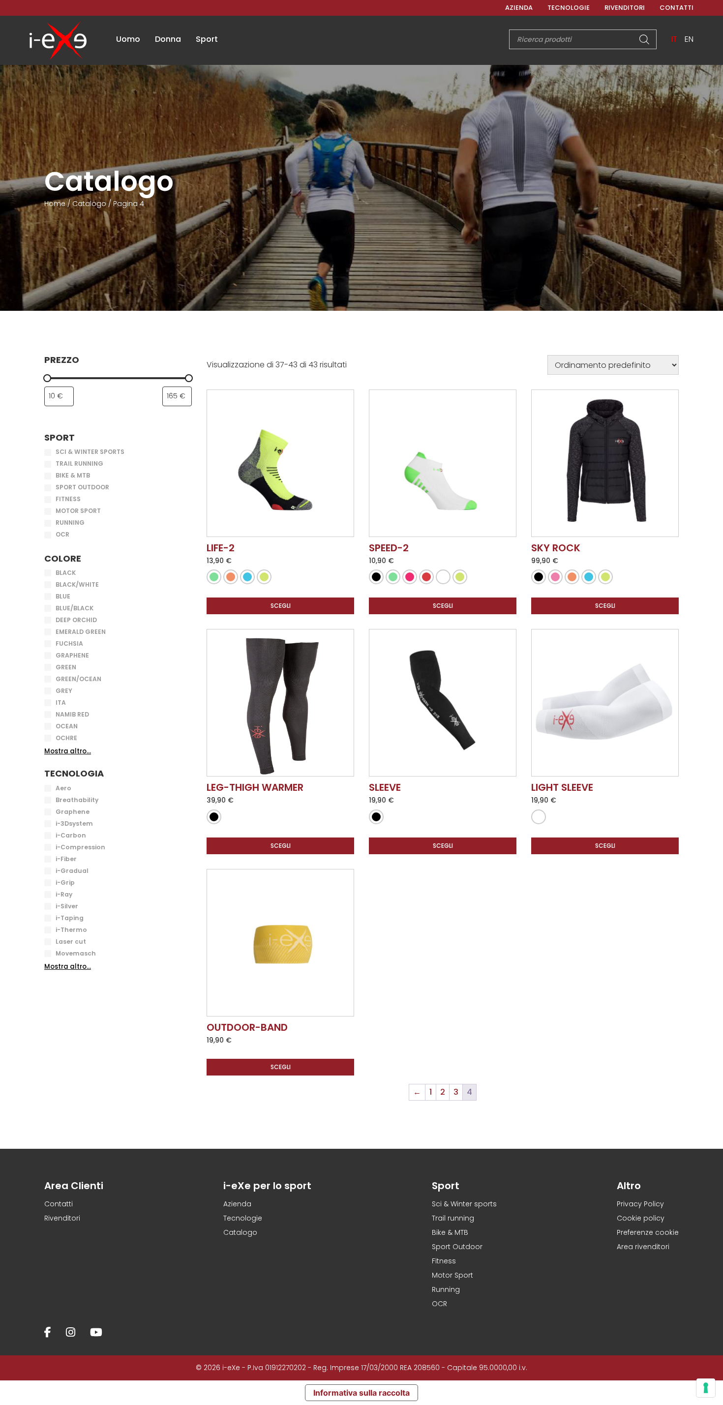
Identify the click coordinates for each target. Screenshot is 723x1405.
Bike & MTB (450, 1232)
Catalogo (89, 204)
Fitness (444, 1261)
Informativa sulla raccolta (361, 1393)
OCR (439, 1304)
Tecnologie (568, 7)
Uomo (128, 39)
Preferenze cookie (648, 1232)
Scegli (281, 605)
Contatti (676, 7)
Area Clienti (73, 1186)
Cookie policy (640, 1218)
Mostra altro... (67, 751)
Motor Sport (452, 1275)
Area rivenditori (643, 1247)
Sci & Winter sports (464, 1204)
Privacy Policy (640, 1204)
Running (446, 1289)
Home (54, 204)
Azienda (519, 7)
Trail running (453, 1218)
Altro (629, 1186)
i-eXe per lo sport (267, 1186)
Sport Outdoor (457, 1247)
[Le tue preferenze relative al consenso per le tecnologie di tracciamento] (705, 1387)
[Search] (644, 39)
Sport (207, 39)
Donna (168, 39)
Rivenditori (624, 7)
